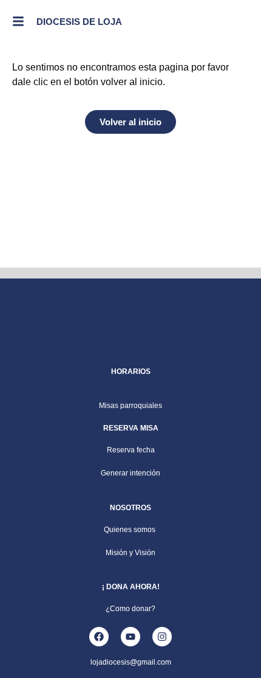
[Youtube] (130, 636)
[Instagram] (162, 636)
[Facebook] (99, 636)
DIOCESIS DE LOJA (79, 21)
